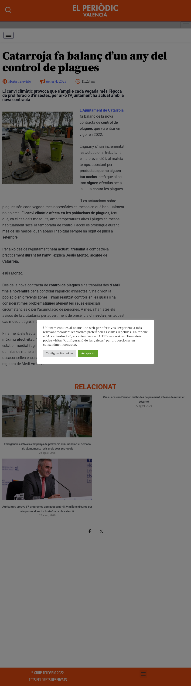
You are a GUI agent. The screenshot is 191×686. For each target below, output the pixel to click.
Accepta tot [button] (88, 353)
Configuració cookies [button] (59, 353)
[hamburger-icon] (8, 35)
